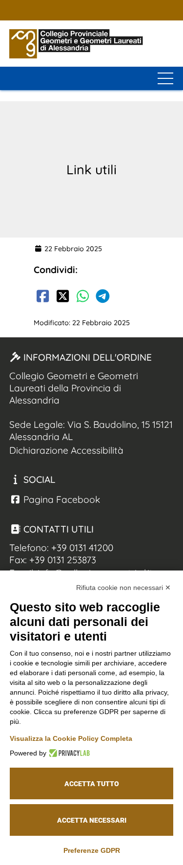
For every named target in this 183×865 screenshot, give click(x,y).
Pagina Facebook (60, 499)
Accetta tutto (91, 784)
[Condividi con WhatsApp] (82, 298)
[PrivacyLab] (68, 753)
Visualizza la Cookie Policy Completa (71, 738)
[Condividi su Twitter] (62, 298)
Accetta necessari (91, 820)
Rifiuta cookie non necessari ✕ (123, 587)
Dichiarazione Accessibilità (66, 450)
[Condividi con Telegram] (102, 298)
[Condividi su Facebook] (42, 298)
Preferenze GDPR (91, 850)
